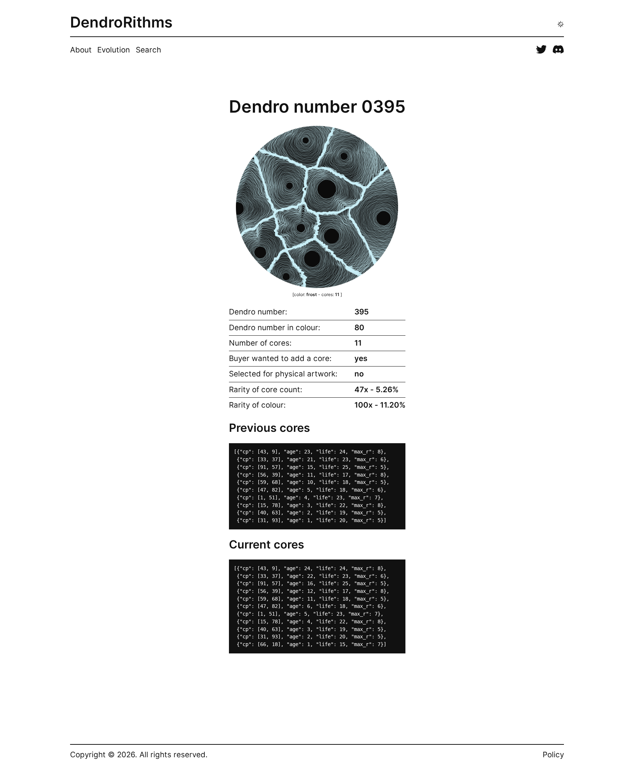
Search (148, 49)
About (81, 49)
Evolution (113, 49)
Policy (553, 754)
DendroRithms (121, 22)
